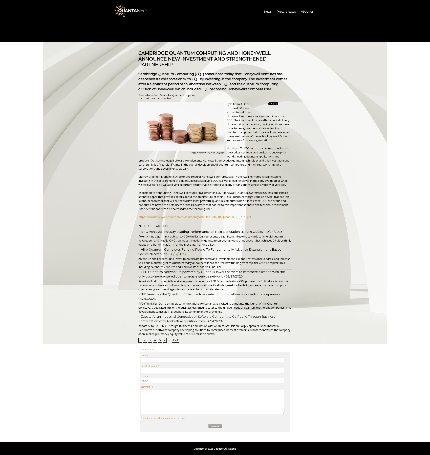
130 (175, 340)
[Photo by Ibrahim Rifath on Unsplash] (181, 103)
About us (307, 11)
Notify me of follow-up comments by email (164, 418)
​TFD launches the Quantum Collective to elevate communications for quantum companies (209, 294)
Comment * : (147, 386)
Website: (145, 376)
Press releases (286, 11)
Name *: (144, 355)
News (268, 11)
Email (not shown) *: (150, 366)
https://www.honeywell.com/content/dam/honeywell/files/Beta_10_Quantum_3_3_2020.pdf (194, 217)
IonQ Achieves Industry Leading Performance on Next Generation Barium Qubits (201, 232)
